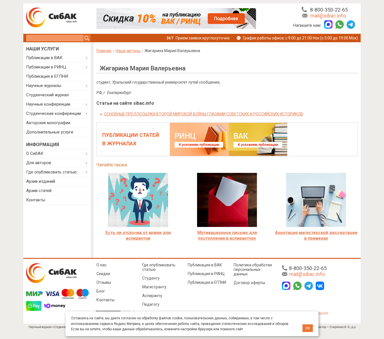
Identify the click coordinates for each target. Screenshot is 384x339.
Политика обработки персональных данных (253, 269)
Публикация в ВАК (205, 265)
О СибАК (34, 153)
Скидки (103, 273)
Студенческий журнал (47, 94)
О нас (101, 265)
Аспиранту (152, 295)
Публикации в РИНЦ (46, 67)
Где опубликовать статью (51, 172)
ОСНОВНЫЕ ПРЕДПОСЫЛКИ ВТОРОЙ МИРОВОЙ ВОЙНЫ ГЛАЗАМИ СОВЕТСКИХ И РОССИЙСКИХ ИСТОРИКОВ (203, 114)
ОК (307, 328)
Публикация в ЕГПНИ (47, 76)
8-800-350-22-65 (329, 10)
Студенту (151, 278)
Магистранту (154, 287)
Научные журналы (43, 85)
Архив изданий (40, 181)
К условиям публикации (199, 145)
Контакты (35, 199)
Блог (100, 291)
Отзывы (103, 282)
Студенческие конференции (53, 113)
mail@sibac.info (328, 16)
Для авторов (38, 162)
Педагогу (150, 304)
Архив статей (38, 190)
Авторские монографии (48, 123)
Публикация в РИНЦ (206, 273)
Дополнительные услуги (49, 132)
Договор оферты (249, 282)
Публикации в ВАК (44, 57)
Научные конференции (48, 104)
